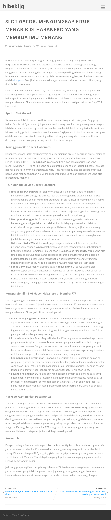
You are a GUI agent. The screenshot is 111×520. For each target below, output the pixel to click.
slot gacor (18, 80)
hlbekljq (13, 6)
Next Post (83, 491)
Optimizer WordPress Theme (16, 515)
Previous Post (28, 491)
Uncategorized (50, 46)
